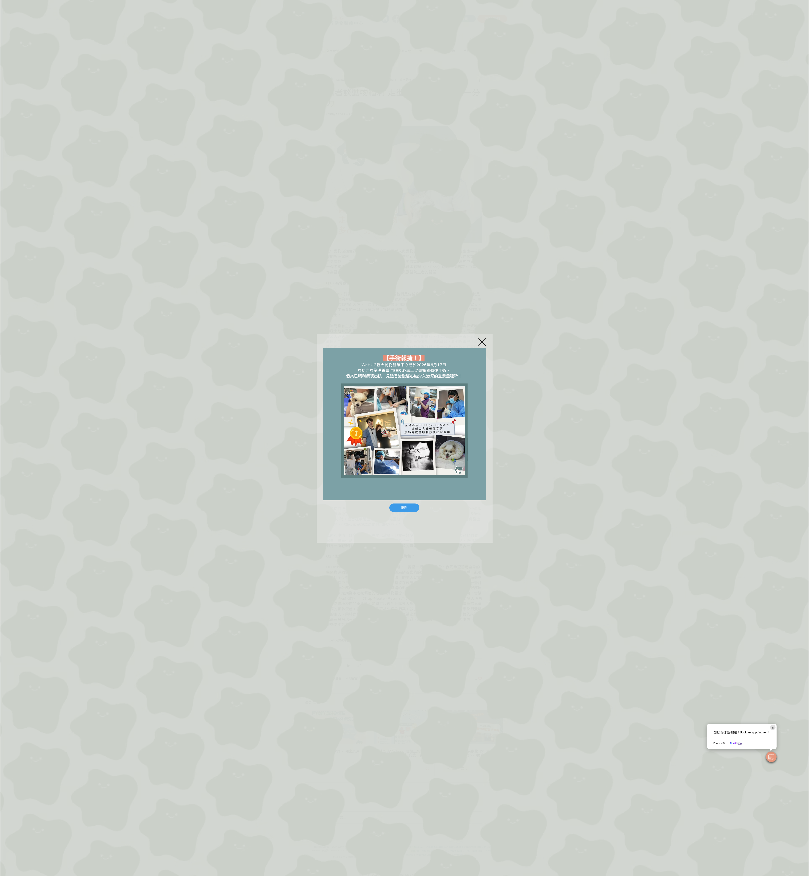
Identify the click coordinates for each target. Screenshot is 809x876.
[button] (771, 757)
